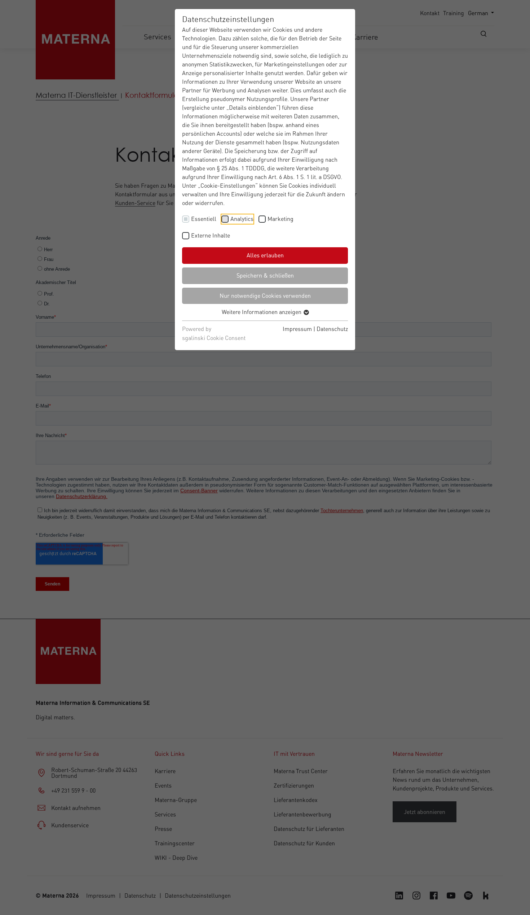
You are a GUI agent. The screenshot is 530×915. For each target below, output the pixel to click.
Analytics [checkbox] (241, 218)
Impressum (297, 328)
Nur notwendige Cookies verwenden (265, 295)
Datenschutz (332, 328)
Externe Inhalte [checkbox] (210, 235)
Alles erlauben (265, 255)
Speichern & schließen (265, 275)
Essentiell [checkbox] (203, 218)
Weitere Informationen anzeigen (262, 311)
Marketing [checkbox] (280, 218)
